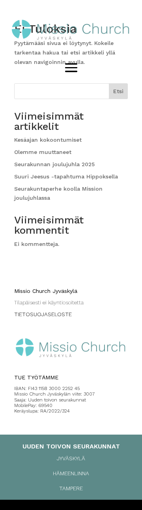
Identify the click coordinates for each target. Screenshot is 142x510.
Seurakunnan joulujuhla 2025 (54, 164)
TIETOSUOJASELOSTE (43, 314)
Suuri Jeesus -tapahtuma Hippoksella (66, 176)
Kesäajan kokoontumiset (48, 140)
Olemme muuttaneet (42, 152)
